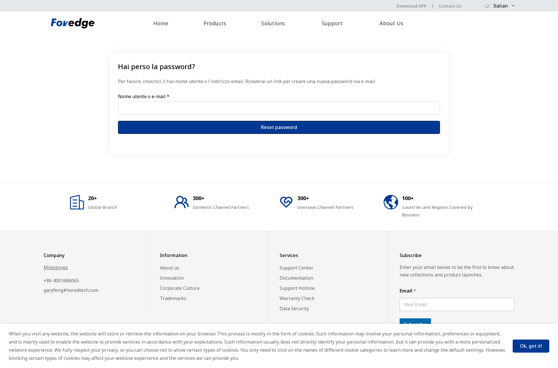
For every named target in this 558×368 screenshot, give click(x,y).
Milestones (56, 267)
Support (332, 23)
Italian (500, 6)
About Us (391, 23)
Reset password (279, 127)
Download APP (411, 6)
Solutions (273, 23)
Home (160, 23)
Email (408, 291)
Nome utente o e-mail (143, 96)
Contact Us (450, 6)
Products (214, 23)
